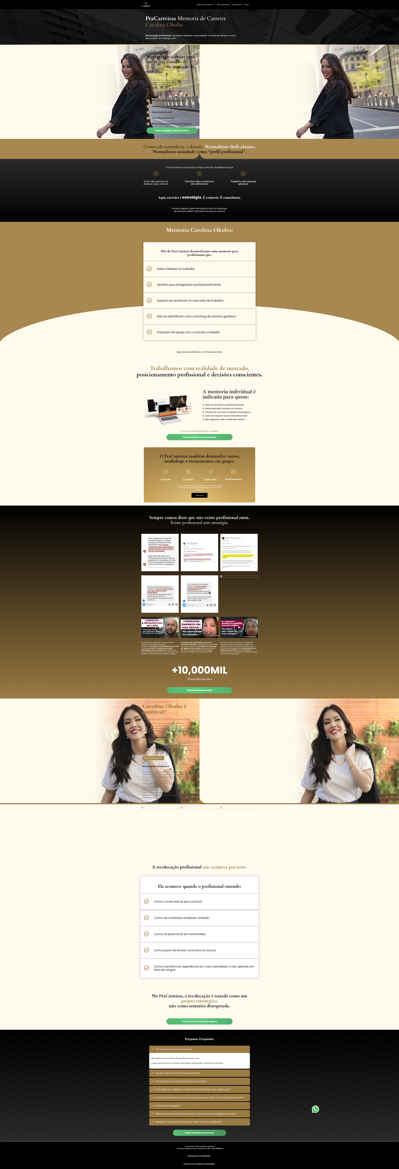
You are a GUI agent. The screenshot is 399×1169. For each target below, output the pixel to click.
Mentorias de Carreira (204, 4)
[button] (160, 627)
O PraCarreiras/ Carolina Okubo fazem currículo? (181, 1081)
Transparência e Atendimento (199, 1156)
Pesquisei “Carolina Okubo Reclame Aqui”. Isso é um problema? (188, 1121)
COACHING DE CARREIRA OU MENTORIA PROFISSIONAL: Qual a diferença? (192, 1089)
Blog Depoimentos (223, 4)
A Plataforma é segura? (167, 1105)
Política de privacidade (206, 1164)
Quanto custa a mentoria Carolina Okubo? (177, 1073)
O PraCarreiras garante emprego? (173, 1049)
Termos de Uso (189, 1164)
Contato (246, 4)
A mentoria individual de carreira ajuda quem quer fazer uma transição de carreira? (199, 1097)
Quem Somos (236, 4)
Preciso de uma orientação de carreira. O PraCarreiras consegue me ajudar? (195, 1113)
